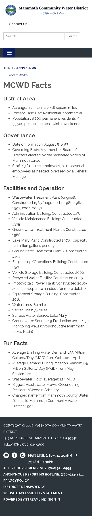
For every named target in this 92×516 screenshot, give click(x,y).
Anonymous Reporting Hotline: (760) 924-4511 (43, 474)
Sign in (54, 499)
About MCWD (18, 75)
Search (72, 36)
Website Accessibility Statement (33, 493)
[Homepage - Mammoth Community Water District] (46, 10)
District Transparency (24, 487)
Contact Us (18, 24)
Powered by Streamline (24, 499)
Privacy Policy (16, 480)
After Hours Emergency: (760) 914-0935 (37, 468)
